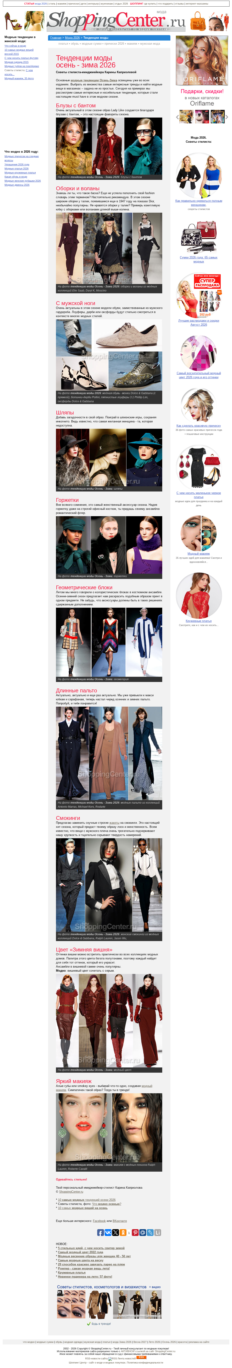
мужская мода (150, 43)
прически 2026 (114, 43)
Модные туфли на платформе (22, 66)
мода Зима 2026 (122, 1342)
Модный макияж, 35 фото (19, 78)
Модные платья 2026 (17, 168)
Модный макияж (199, 553)
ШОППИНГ (136, 3)
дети (83, 3)
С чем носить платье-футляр (21, 58)
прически (73, 3)
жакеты (114, 822)
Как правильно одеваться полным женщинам (198, 203)
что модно (29, 1342)
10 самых (83, 1208)
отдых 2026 (121, 3)
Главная (55, 37)
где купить (150, 3)
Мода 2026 (72, 37)
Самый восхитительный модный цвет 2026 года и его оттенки (199, 375)
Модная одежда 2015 (17, 62)
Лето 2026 (154, 1342)
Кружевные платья (199, 621)
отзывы (179, 3)
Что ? (106, 1204)
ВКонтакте (120, 1221)
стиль (52, 3)
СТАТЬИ (29, 3)
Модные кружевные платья (20, 172)
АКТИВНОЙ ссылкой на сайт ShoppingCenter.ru (148, 1351)
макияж (62, 3)
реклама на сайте (199, 1342)
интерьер (93, 3)
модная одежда (73, 1342)
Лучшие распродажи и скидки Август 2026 (198, 322)
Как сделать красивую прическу (198, 425)
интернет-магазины (197, 3)
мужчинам (107, 3)
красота (182, 1342)
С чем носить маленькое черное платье (198, 495)
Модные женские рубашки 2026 (23, 180)
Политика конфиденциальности (145, 1362)
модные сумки (92, 43)
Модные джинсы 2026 (17, 184)
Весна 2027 (140, 1342)
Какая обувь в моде (16, 176)
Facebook (99, 1221)
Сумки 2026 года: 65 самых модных (199, 259)
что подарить (166, 3)
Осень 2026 (169, 1342)
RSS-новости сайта (96, 1358)
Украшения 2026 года (17, 164)
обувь (75, 43)
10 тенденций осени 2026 (87, 1200)
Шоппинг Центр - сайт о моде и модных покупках (97, 1362)
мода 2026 (41, 3)
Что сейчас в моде (15, 45)
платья (63, 43)
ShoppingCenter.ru (71, 1191)
